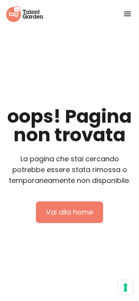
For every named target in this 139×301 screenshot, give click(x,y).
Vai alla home (69, 212)
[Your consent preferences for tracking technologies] (125, 287)
